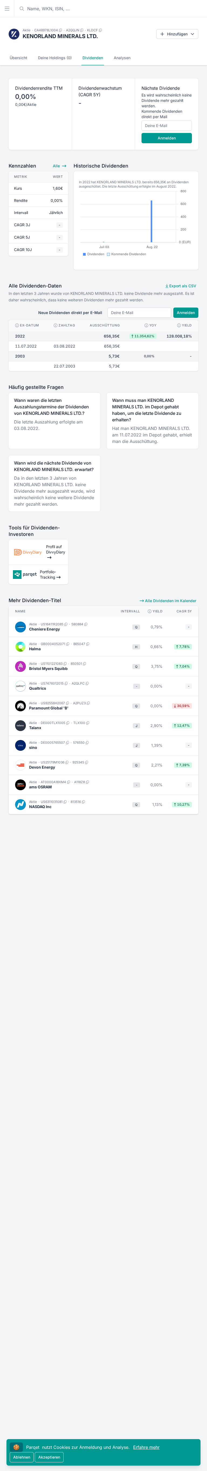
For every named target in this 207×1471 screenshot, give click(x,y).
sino (33, 747)
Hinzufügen (177, 34)
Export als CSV (182, 285)
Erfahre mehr (146, 1447)
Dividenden (92, 57)
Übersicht (18, 57)
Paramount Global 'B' (48, 708)
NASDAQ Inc (40, 806)
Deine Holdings (55, 57)
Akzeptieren (49, 1457)
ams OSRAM (40, 787)
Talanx (35, 727)
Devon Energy (42, 767)
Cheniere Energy (44, 629)
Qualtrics (37, 688)
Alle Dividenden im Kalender (170, 600)
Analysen (122, 57)
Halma (35, 648)
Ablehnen (21, 1457)
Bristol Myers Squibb (48, 668)
